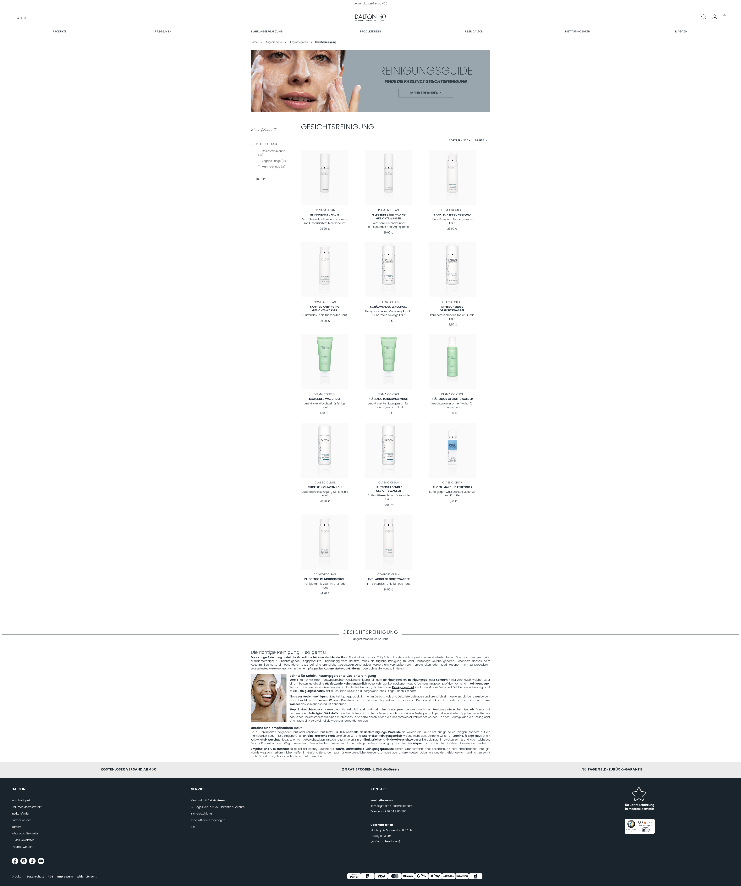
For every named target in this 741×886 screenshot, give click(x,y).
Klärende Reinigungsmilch (388, 399)
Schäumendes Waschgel (388, 307)
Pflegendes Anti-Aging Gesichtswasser (388, 217)
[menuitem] (59, 31)
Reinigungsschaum (324, 215)
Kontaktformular (381, 801)
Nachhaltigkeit (21, 801)
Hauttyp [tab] (261, 179)
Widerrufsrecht (86, 877)
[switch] (646, 829)
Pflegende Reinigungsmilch (324, 579)
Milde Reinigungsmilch (325, 487)
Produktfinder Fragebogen (208, 820)
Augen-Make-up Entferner (452, 487)
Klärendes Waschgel (324, 399)
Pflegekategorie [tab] (267, 144)
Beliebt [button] (479, 140)
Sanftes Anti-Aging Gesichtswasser (324, 309)
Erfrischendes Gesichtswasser (452, 309)
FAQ (193, 827)
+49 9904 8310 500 (394, 812)
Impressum (65, 877)
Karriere (16, 827)
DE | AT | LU (19, 18)
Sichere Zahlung (201, 814)
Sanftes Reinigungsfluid (452, 215)
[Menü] (652, 821)
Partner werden (21, 820)
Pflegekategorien (299, 42)
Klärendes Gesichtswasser (452, 399)
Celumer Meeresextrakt (26, 807)
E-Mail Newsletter (23, 840)
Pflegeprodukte (274, 42)
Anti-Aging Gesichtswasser (388, 579)
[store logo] (370, 18)
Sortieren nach (459, 141)
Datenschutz (35, 877)
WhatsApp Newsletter (25, 834)
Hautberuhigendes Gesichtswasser (388, 489)
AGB (50, 877)
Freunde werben (22, 847)
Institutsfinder (20, 814)
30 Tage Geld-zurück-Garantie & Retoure (217, 807)
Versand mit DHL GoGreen (208, 801)
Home (254, 42)
